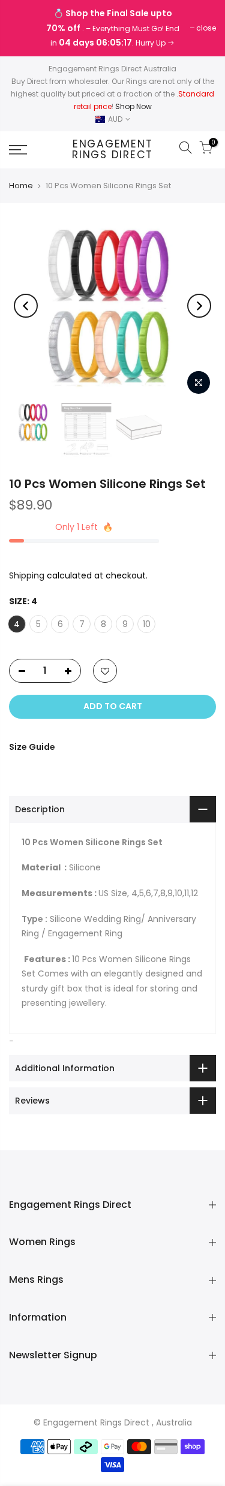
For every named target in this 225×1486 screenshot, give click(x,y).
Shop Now (133, 106)
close (25, 28)
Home (21, 185)
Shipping (26, 575)
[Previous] (26, 306)
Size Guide (32, 747)
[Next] (199, 306)
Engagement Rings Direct (112, 149)
